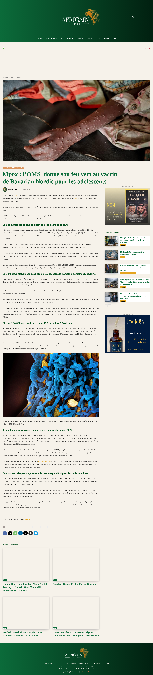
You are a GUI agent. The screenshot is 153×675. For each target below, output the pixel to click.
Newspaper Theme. (87, 672)
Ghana (50, 527)
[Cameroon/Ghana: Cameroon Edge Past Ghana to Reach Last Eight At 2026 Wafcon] (76, 613)
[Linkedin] (20, 533)
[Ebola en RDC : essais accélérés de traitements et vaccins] (111, 255)
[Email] (25, 533)
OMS (16, 195)
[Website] (87, 668)
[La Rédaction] (5, 189)
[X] (10, 533)
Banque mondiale (44, 461)
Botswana (36, 527)
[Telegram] (36, 533)
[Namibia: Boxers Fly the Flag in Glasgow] (76, 564)
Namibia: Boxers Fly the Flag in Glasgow (74, 584)
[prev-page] (106, 305)
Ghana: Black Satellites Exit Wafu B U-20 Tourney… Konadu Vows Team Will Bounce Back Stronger (25, 587)
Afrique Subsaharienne (24, 527)
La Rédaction (13, 189)
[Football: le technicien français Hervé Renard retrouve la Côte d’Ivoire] (26, 613)
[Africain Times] (76, 17)
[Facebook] (5, 533)
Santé (122, 257)
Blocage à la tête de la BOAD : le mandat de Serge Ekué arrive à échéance (132, 240)
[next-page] (109, 305)
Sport (4, 580)
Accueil (5, 77)
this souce (26, 519)
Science (123, 287)
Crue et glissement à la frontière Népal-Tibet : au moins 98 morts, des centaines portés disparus (135, 282)
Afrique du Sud (11, 527)
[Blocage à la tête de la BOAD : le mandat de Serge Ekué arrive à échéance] (111, 241)
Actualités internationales (14, 77)
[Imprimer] (30, 533)
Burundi (43, 527)
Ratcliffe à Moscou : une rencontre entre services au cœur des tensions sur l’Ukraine (134, 268)
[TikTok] (77, 668)
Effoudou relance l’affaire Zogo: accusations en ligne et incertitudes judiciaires (133, 296)
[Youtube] (92, 668)
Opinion (123, 245)
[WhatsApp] (15, 533)
